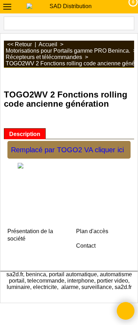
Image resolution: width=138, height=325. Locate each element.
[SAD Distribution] (68, 6)
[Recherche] (128, 23)
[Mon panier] (126, 7)
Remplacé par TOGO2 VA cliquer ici (67, 150)
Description (24, 134)
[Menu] (7, 7)
